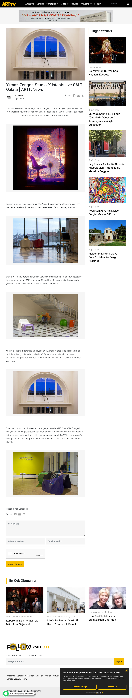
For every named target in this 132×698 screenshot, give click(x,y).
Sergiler (40, 3)
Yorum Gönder (15, 564)
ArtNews (18, 95)
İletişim (97, 3)
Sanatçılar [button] (51, 3)
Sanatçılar (29, 676)
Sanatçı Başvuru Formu (17, 679)
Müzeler (64, 3)
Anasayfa (29, 3)
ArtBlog (74, 3)
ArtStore (85, 3)
